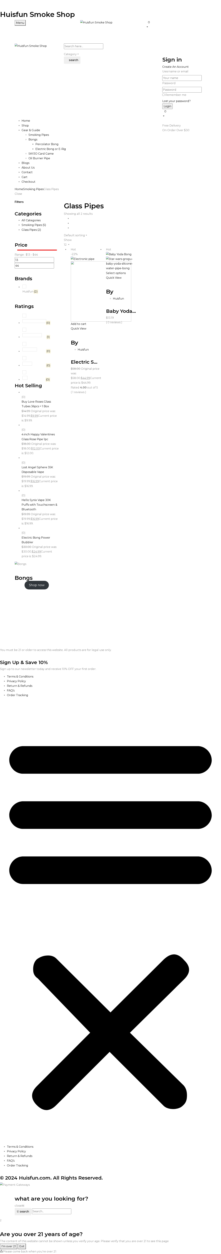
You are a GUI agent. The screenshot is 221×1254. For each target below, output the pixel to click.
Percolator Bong (47, 144)
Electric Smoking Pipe (98, 362)
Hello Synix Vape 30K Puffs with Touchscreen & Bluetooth (39, 504)
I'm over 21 (8, 1246)
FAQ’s (11, 690)
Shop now (37, 585)
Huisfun (30, 291)
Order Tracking (17, 695)
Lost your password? (176, 101)
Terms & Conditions (20, 676)
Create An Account (175, 66)
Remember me (175, 95)
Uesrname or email (175, 71)
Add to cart (78, 324)
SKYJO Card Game (41, 153)
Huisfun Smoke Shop (37, 14)
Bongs (32, 139)
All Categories (31, 220)
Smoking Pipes (38, 134)
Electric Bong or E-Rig (50, 149)
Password (169, 83)
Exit (22, 1246)
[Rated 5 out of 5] (34, 321)
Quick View (79, 328)
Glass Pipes (31, 229)
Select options (116, 273)
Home (19, 189)
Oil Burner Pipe (39, 158)
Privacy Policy (16, 681)
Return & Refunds (19, 685)
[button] (176, 24)
